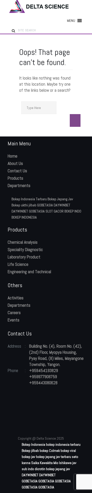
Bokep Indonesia (33, 444)
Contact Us (17, 171)
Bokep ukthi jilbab (24, 205)
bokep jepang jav (58, 469)
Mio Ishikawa (62, 462)
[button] (71, 21)
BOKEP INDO (72, 211)
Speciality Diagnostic (25, 249)
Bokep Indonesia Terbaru (29, 199)
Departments (19, 185)
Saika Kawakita (42, 462)
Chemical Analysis (23, 242)
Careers (14, 312)
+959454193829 (43, 370)
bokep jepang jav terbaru (53, 456)
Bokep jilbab (30, 450)
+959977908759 (43, 376)
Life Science (18, 264)
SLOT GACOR (54, 211)
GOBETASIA (45, 205)
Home (12, 156)
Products (15, 178)
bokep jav (28, 456)
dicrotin (40, 469)
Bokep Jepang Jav (60, 199)
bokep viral (68, 450)
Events (13, 320)
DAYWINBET (62, 205)
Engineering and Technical (29, 271)
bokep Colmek (50, 450)
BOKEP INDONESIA (24, 217)
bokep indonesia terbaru (63, 444)
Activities (16, 298)
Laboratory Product (24, 257)
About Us (15, 163)
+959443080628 (43, 383)
